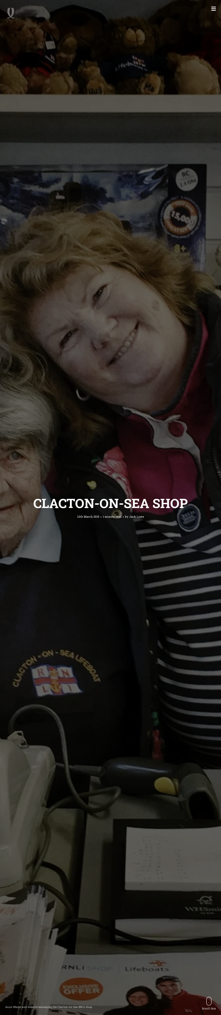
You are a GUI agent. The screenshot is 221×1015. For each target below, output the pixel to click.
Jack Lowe (136, 516)
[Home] (10, 13)
